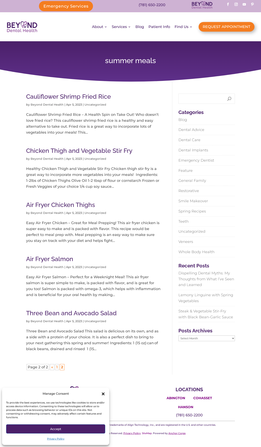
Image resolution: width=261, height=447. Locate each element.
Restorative (188, 191)
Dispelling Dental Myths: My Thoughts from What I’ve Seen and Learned (206, 279)
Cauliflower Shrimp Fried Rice (68, 96)
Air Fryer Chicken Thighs (60, 204)
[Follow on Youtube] (244, 4)
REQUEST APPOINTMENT (226, 27)
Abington (176, 398)
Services (119, 27)
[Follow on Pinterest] (252, 4)
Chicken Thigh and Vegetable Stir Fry (79, 150)
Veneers (185, 241)
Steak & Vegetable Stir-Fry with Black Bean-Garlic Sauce (205, 314)
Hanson (185, 407)
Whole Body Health (196, 252)
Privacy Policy (55, 438)
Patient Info (159, 27)
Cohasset (202, 398)
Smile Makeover (193, 201)
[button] (103, 394)
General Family (192, 180)
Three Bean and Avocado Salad (71, 313)
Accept (55, 429)
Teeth (183, 221)
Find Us (181, 27)
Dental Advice (191, 129)
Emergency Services (65, 6)
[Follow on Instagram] (236, 4)
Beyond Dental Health (47, 104)
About (97, 27)
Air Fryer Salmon (49, 259)
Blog (139, 27)
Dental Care (189, 140)
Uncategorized (95, 104)
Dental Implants (193, 150)
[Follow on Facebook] (228, 4)
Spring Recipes (192, 211)
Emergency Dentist (196, 160)
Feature (185, 170)
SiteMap (147, 433)
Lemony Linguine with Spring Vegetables (205, 298)
